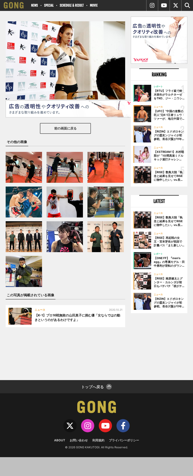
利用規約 (98, 440)
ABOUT (59, 440)
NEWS (34, 5)
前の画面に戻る (65, 128)
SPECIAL (49, 5)
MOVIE (94, 5)
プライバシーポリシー (124, 440)
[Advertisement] (159, 345)
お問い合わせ (79, 440)
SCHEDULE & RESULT (72, 5)
